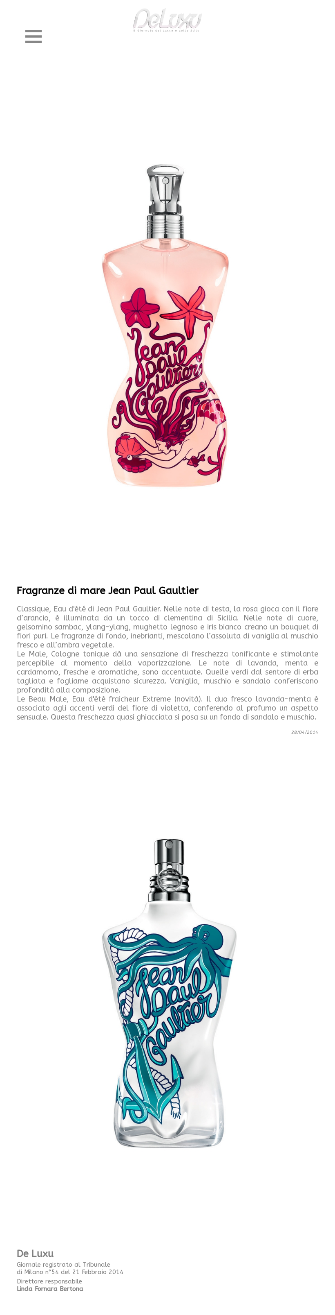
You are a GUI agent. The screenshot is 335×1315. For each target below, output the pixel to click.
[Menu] (33, 36)
